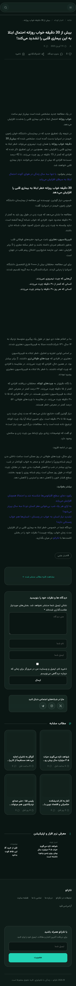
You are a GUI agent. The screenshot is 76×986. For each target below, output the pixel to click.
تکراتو (56, 538)
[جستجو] (5, 7)
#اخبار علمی (63, 555)
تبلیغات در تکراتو (64, 898)
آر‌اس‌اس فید (65, 906)
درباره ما (49, 898)
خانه (69, 20)
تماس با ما (37, 898)
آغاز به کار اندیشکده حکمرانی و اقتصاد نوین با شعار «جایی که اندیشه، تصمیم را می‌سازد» (56, 806)
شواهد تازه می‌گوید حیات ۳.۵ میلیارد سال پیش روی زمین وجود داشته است (56, 760)
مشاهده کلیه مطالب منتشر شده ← (38, 577)
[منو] (70, 7)
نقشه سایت (22, 898)
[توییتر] (60, 705)
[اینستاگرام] (51, 705)
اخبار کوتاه (58, 20)
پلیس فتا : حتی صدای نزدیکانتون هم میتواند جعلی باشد (22, 804)
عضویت (38, 957)
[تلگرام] (42, 705)
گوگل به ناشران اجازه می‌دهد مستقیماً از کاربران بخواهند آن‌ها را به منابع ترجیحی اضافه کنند (20, 762)
